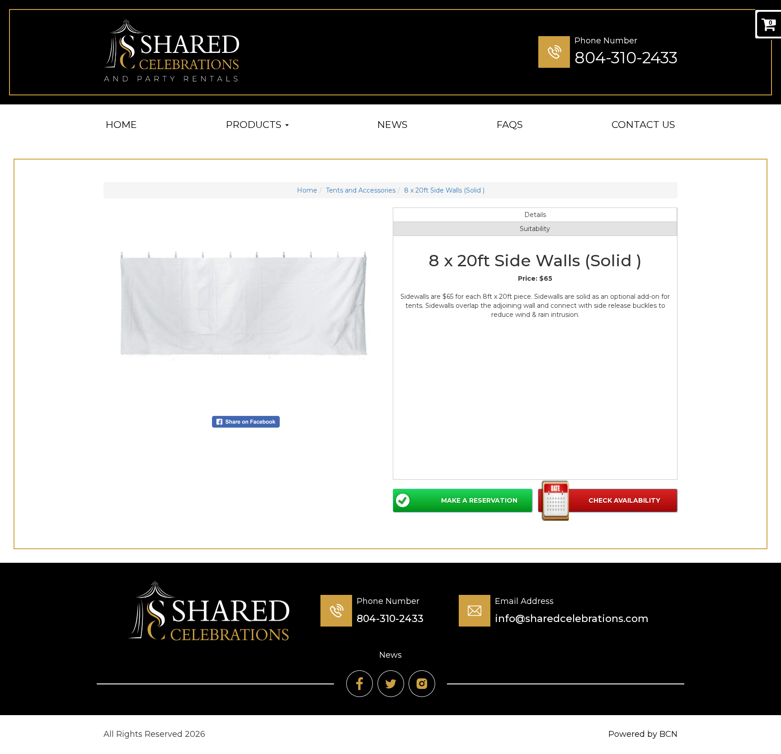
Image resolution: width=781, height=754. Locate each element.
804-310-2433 (625, 57)
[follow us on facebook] (359, 683)
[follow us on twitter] (390, 683)
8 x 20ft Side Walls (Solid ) (444, 190)
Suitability (535, 229)
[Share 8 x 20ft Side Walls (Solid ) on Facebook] (246, 421)
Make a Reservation (479, 500)
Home (121, 124)
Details (535, 215)
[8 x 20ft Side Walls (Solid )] (246, 307)
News (392, 124)
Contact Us (643, 124)
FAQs (510, 124)
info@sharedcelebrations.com (572, 619)
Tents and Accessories (360, 190)
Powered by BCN (642, 734)
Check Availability (624, 500)
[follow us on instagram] (422, 683)
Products (255, 124)
